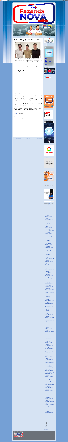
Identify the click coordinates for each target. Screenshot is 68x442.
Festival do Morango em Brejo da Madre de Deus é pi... (49, 288)
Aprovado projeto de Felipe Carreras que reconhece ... (49, 271)
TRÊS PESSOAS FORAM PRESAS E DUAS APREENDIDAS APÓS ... (49, 373)
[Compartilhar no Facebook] (21, 113)
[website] (52, 64)
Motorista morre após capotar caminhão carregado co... (48, 227)
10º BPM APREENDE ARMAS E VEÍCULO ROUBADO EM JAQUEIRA (49, 372)
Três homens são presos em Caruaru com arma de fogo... (49, 229)
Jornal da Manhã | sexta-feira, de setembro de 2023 (49, 342)
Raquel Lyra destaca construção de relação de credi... (49, 247)
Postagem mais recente (18, 138)
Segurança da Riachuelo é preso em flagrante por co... (49, 392)
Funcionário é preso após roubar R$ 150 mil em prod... (49, 230)
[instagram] (46, 64)
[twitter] (47, 64)
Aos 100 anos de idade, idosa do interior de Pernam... (48, 277)
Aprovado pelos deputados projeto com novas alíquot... (49, 254)
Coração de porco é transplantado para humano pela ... (49, 333)
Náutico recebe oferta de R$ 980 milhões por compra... (49, 345)
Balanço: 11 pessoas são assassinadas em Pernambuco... (49, 294)
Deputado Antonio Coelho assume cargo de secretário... (49, 356)
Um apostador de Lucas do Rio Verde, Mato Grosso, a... (49, 317)
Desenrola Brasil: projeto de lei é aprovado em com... (49, 240)
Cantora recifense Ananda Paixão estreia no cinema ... (49, 376)
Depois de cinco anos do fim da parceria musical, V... (48, 319)
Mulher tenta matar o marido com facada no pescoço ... (49, 338)
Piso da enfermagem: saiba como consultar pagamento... (49, 219)
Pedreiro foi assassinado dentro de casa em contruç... (49, 251)
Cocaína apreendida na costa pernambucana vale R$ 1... (48, 380)
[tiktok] (50, 64)
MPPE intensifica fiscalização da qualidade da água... (49, 400)
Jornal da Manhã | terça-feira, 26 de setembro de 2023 (49, 292)
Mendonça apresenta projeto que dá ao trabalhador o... (49, 395)
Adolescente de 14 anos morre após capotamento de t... (49, 299)
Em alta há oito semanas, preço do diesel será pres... (49, 327)
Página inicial (28, 138)
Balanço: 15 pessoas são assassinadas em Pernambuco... (49, 224)
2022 (45, 422)
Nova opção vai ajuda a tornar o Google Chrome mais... (49, 303)
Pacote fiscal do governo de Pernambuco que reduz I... (48, 266)
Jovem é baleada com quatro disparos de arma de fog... (49, 296)
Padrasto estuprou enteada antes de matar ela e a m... (49, 350)
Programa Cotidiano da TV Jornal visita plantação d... (49, 279)
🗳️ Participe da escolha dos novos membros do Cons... (49, 274)
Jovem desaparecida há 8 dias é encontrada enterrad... (48, 216)
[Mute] (48, 61)
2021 (45, 423)
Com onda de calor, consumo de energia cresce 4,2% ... (49, 232)
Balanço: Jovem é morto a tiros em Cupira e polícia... (49, 406)
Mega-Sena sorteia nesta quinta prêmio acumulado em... (48, 243)
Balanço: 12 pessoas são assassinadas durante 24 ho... (49, 344)
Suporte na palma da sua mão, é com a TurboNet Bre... (49, 341)
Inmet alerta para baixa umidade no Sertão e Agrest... (49, 403)
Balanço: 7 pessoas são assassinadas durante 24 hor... (49, 261)
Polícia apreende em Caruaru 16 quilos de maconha (49, 408)
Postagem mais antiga (38, 138)
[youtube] (49, 64)
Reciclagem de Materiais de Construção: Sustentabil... (48, 328)
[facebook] (45, 64)
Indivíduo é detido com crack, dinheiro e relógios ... (48, 263)
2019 (45, 425)
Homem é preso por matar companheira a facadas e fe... (49, 364)
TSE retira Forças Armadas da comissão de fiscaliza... (48, 272)
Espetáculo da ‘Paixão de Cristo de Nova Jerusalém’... (49, 233)
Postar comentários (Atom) (19, 140)
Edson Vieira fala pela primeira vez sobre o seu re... (49, 359)
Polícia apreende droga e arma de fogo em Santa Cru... (49, 412)
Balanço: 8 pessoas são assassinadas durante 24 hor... (49, 241)
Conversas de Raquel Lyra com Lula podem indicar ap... (49, 269)
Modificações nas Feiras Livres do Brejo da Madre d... (49, 398)
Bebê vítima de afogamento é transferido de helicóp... (48, 297)
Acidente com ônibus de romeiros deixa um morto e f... (49, 249)
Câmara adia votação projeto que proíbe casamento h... (49, 246)
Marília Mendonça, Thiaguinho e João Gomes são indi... (49, 375)
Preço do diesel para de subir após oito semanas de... (49, 218)
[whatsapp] (51, 64)
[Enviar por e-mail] (19, 113)
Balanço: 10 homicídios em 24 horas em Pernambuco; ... (49, 386)
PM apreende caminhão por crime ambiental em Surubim (49, 306)
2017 (45, 427)
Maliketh (50, 203)
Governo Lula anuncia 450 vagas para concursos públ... (49, 255)
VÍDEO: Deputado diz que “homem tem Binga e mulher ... (49, 381)
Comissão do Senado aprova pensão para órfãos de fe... (49, 282)
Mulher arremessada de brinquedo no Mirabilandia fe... (49, 314)
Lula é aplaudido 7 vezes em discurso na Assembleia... (49, 401)
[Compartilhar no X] (20, 113)
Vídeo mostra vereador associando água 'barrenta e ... (49, 291)
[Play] (46, 61)
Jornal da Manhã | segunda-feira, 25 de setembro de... (49, 310)
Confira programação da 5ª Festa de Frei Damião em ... (49, 215)
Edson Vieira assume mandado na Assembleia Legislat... (49, 283)
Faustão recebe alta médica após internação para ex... (49, 325)
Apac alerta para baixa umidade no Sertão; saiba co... (49, 235)
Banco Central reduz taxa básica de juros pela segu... (49, 369)
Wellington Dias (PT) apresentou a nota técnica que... (49, 286)
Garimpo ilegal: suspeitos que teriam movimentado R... (49, 378)
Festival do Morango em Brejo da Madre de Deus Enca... (49, 275)
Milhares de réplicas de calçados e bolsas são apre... (49, 389)
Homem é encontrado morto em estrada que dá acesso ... (49, 409)
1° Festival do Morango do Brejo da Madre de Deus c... (49, 305)
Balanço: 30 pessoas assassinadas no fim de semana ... (49, 311)
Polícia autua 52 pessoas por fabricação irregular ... (48, 223)
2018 (45, 426)
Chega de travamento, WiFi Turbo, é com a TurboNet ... (49, 308)
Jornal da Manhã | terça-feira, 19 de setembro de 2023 (49, 404)
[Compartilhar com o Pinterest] (22, 113)
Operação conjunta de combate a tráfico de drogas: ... (49, 387)
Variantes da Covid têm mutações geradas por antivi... (49, 237)
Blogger (49, 204)
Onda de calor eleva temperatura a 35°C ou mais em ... (49, 324)
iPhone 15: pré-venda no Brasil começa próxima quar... (48, 353)
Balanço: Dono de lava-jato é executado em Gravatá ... (48, 366)
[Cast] (52, 61)
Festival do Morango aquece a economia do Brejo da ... (48, 322)
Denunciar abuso (46, 429)
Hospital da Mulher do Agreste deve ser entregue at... (49, 361)
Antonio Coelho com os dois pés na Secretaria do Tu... (49, 397)
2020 (45, 424)
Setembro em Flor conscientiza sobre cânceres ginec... (49, 330)
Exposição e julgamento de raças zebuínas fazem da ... (49, 302)
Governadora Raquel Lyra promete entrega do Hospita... (49, 347)
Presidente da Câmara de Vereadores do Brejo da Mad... (49, 358)
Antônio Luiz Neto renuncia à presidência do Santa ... (48, 285)
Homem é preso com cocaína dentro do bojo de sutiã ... (49, 339)
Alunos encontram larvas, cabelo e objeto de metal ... (49, 352)
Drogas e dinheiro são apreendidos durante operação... (49, 390)
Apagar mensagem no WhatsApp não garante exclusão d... (49, 331)
